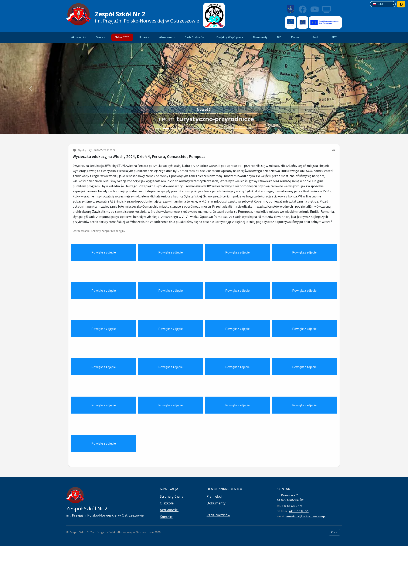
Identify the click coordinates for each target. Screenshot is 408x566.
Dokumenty (260, 37)
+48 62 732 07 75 (292, 506)
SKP (334, 37)
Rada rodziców (218, 515)
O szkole (167, 503)
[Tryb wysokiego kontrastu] (401, 4)
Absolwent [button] (166, 37)
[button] (30, 88)
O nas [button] (99, 37)
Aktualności (78, 37)
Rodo (334, 532)
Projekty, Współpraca (230, 37)
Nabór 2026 (122, 37)
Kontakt (166, 516)
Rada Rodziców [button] (194, 37)
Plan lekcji (214, 496)
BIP (279, 37)
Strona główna (171, 496)
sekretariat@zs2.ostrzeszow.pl (306, 516)
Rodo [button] (316, 37)
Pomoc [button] (295, 37)
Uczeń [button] (143, 37)
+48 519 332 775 (299, 511)
